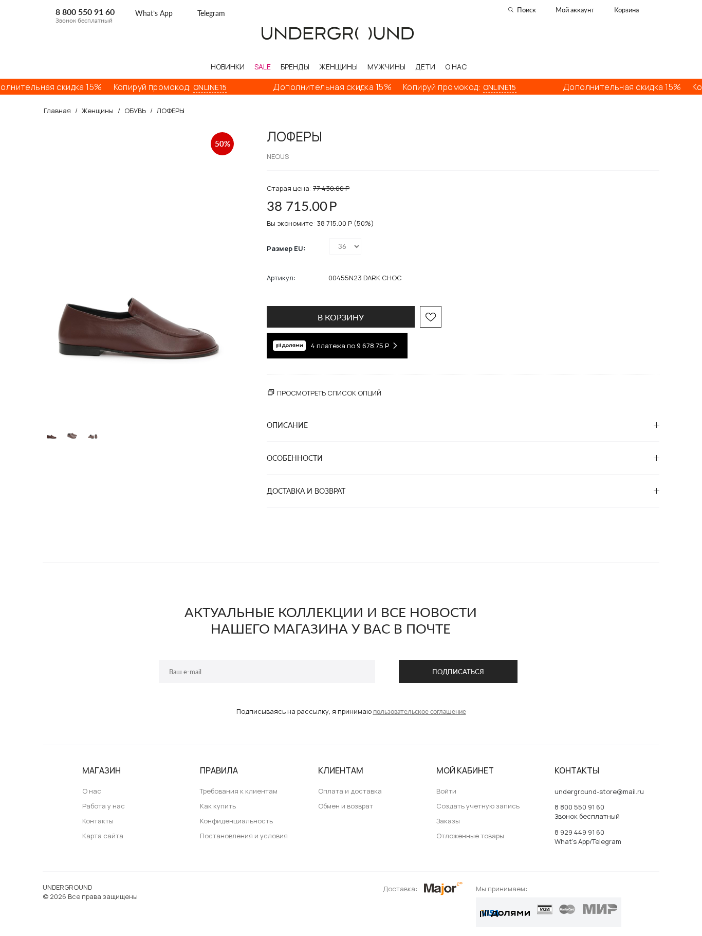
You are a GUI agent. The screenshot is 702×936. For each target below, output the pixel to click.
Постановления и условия (244, 835)
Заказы (448, 820)
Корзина (626, 10)
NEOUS (278, 156)
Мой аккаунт (575, 10)
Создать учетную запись (478, 806)
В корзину (341, 317)
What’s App (154, 13)
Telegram (211, 13)
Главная (57, 110)
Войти (446, 791)
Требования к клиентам (239, 791)
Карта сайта (102, 835)
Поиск (526, 10)
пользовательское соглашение (419, 711)
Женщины (98, 110)
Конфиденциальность (236, 820)
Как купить (218, 806)
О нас (91, 791)
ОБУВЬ (135, 110)
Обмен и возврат (345, 806)
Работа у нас (103, 806)
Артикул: (281, 277)
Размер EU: (286, 248)
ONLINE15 (199, 87)
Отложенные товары (470, 835)
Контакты (98, 820)
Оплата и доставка (350, 791)
